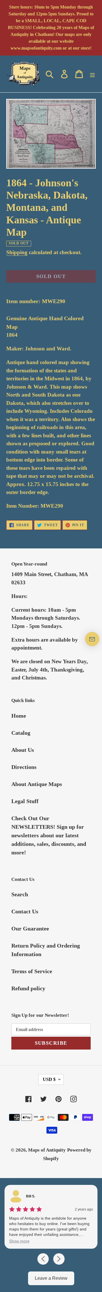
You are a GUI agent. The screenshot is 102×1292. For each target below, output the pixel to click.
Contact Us (24, 911)
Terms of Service (31, 971)
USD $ (49, 1079)
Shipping (16, 252)
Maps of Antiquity (47, 1150)
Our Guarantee (30, 928)
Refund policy (28, 988)
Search (19, 894)
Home (18, 716)
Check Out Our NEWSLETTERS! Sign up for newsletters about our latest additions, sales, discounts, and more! (48, 835)
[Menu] (92, 74)
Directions (24, 767)
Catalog (20, 733)
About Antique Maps (36, 784)
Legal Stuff (25, 801)
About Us (22, 750)
